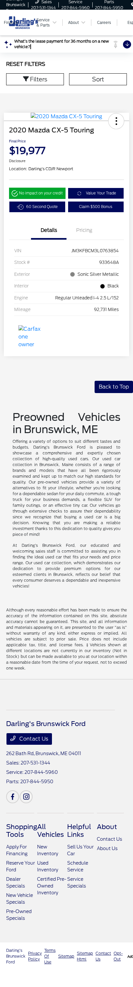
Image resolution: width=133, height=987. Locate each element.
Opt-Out (118, 956)
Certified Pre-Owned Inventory (51, 886)
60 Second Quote (42, 206)
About (107, 827)
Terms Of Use (50, 956)
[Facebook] (12, 796)
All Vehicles (50, 830)
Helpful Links (79, 830)
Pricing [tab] (84, 230)
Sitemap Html (85, 956)
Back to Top (114, 387)
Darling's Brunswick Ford (16, 956)
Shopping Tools (21, 830)
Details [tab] (49, 230)
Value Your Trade (101, 193)
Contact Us (33, 739)
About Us (107, 848)
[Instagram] (26, 796)
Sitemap (66, 956)
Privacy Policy (35, 956)
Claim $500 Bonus (95, 206)
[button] (116, 121)
